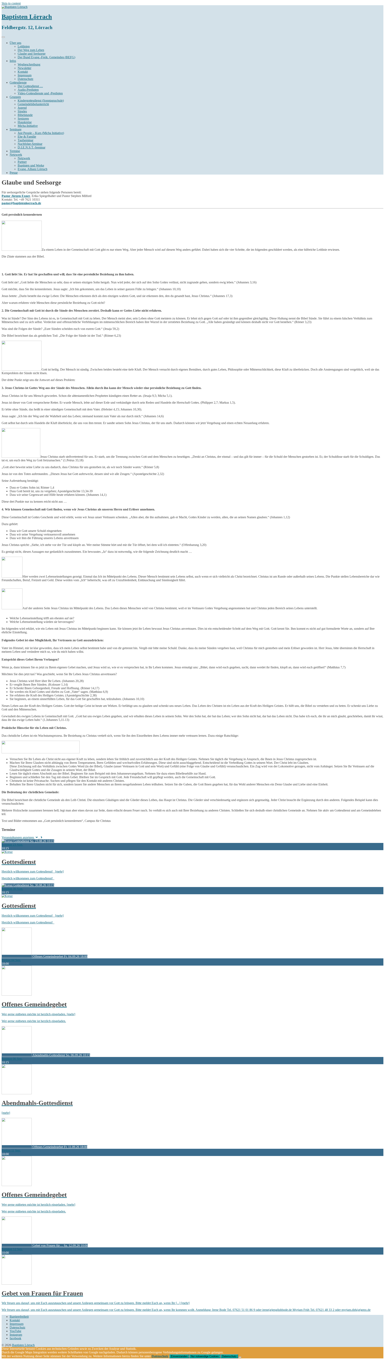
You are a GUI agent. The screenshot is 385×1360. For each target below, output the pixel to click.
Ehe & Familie (27, 136)
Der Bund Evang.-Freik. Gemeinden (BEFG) (46, 57)
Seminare (15, 129)
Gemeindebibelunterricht (33, 104)
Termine (15, 151)
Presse (14, 172)
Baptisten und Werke (31, 165)
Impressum (24, 75)
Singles (22, 111)
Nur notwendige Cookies (205, 1356)
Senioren (23, 118)
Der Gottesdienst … (30, 86)
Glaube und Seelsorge (32, 53)
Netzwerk (16, 154)
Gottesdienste (18, 82)
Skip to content (11, 3)
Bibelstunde (25, 115)
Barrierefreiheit (19, 1316)
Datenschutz (25, 79)
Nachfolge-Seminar (30, 143)
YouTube (15, 1331)
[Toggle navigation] (3, 37)
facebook (15, 1338)
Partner (22, 162)
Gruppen (15, 97)
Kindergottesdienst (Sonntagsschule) (41, 100)
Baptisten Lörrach (27, 16)
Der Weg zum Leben (31, 50)
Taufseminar (25, 140)
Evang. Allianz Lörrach (32, 169)
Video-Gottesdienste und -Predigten (40, 93)
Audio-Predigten (28, 89)
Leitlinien (24, 46)
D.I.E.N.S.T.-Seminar (31, 147)
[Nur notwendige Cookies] (239, 1357)
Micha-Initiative (28, 125)
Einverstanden (179, 1356)
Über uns (15, 42)
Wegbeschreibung (29, 64)
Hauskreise (25, 122)
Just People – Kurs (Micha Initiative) (41, 133)
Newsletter (24, 68)
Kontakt (23, 71)
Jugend (22, 107)
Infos (13, 61)
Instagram (16, 1334)
